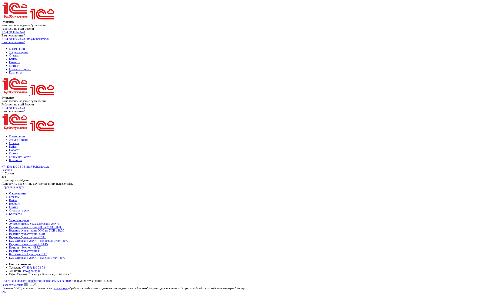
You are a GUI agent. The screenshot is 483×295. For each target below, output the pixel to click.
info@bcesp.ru (32, 271)
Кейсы (13, 200)
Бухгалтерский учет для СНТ (28, 254)
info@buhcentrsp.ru (37, 38)
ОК (4, 291)
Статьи (13, 207)
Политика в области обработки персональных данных (37, 280)
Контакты (15, 213)
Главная (7, 170)
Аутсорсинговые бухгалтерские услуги (34, 223)
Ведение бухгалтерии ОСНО (27, 233)
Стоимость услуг (20, 210)
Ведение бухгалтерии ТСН (26, 250)
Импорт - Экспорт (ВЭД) (25, 247)
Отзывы (14, 196)
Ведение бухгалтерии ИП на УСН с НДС (35, 227)
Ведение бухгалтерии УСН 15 (28, 244)
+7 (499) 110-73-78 (13, 32)
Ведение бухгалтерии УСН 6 (27, 237)
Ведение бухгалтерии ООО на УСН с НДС (37, 230)
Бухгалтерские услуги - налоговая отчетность (38, 240)
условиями (60, 288)
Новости (14, 203)
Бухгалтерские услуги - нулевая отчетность (37, 257)
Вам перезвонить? (13, 42)
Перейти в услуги (13, 187)
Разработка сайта (13, 284)
